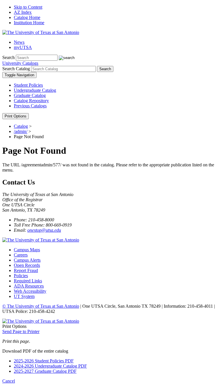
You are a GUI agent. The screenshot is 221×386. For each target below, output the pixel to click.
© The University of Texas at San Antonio (40, 306)
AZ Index (23, 12)
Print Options (15, 116)
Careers (21, 254)
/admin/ (20, 131)
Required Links (28, 280)
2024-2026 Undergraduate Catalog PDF (50, 366)
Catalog (21, 126)
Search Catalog (16, 68)
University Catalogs (20, 63)
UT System (24, 296)
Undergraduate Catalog (35, 90)
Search (8, 57)
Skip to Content (28, 7)
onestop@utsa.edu (44, 230)
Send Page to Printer (20, 331)
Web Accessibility (30, 291)
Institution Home (29, 22)
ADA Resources (29, 286)
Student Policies (28, 85)
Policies (21, 275)
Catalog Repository (31, 100)
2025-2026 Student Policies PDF (44, 360)
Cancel (8, 381)
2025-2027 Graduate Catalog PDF (45, 371)
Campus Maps (27, 249)
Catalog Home (27, 17)
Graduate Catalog (30, 95)
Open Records (27, 265)
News (19, 42)
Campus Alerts (27, 260)
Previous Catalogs (30, 105)
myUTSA (23, 47)
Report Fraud (26, 270)
